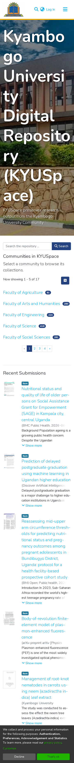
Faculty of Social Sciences (26, 337)
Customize (9, 748)
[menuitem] (42, 9)
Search (63, 246)
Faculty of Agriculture (23, 292)
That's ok (53, 757)
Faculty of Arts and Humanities (31, 303)
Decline (19, 757)
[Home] (13, 9)
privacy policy (53, 743)
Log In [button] (50, 9)
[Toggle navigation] (65, 9)
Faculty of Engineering (23, 315)
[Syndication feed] (65, 280)
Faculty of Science (19, 326)
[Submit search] (36, 9)
